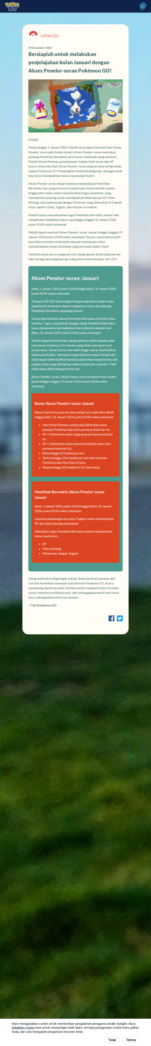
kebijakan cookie (23, 1027)
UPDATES (50, 35)
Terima (131, 1040)
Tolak (112, 1040)
